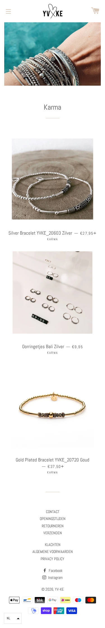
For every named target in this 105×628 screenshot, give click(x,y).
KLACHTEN (52, 544)
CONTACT (52, 511)
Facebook (55, 570)
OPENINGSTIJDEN (53, 518)
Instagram (55, 577)
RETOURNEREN (53, 525)
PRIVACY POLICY (52, 558)
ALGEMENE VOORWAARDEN (52, 551)
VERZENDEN (52, 532)
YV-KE (59, 589)
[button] (13, 618)
